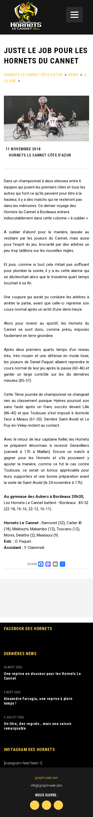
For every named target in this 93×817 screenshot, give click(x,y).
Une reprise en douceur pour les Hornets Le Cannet (42, 676)
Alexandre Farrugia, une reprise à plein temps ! (38, 701)
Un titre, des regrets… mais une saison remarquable (38, 726)
